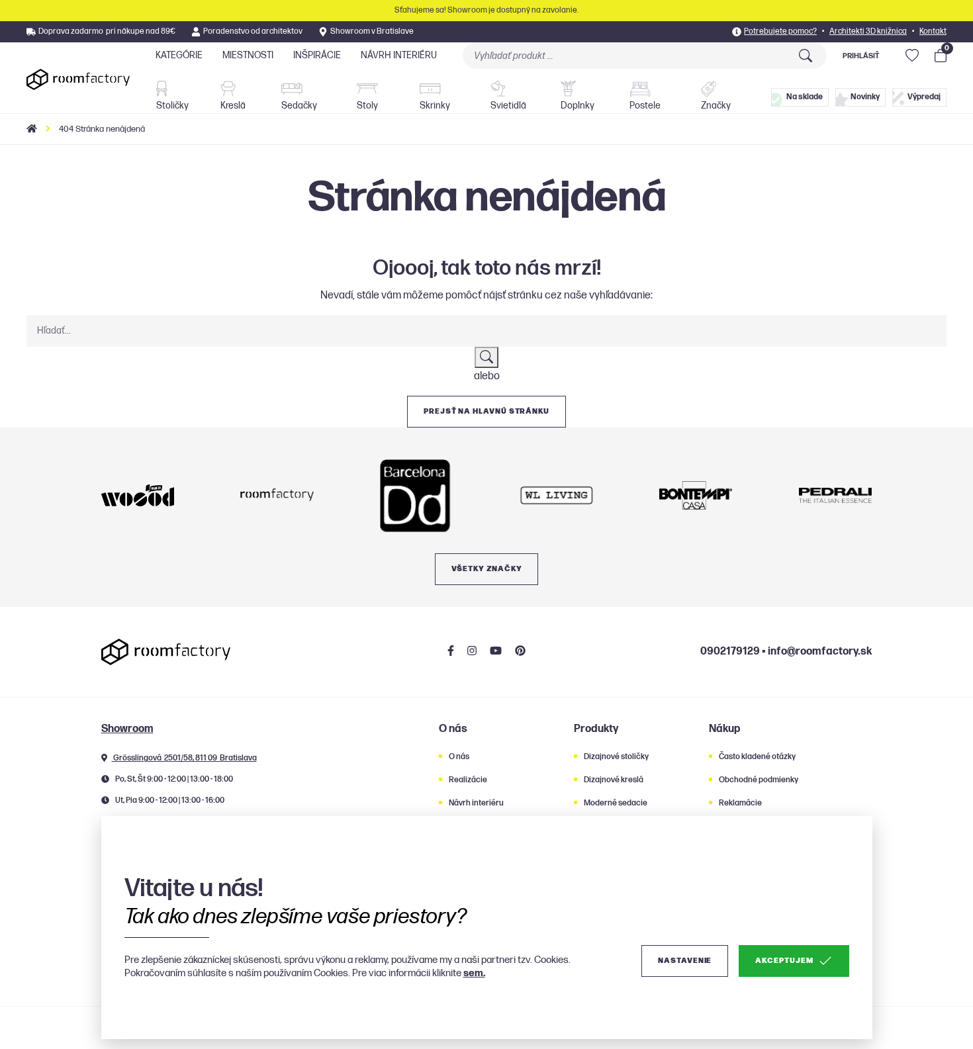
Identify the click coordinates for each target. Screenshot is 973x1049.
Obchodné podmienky (758, 780)
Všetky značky (486, 569)
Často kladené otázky (757, 757)
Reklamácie (740, 803)
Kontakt (933, 31)
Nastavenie (685, 960)
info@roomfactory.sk (820, 651)
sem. (474, 973)
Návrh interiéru (399, 55)
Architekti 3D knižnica (868, 31)
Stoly (367, 105)
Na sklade (804, 97)
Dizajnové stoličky (616, 757)
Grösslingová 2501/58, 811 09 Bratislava (184, 758)
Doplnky (577, 105)
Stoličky (172, 105)
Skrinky (435, 105)
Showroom (127, 729)
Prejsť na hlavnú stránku (486, 411)
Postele (645, 105)
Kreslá (233, 105)
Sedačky (299, 105)
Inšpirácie (317, 55)
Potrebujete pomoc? (780, 31)
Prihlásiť (861, 56)
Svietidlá (508, 105)
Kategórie (179, 55)
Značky (716, 105)
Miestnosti (247, 55)
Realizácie (468, 780)
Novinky (865, 97)
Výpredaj (924, 97)
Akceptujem (784, 960)
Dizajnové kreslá (613, 780)
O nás (459, 757)
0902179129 (730, 651)
